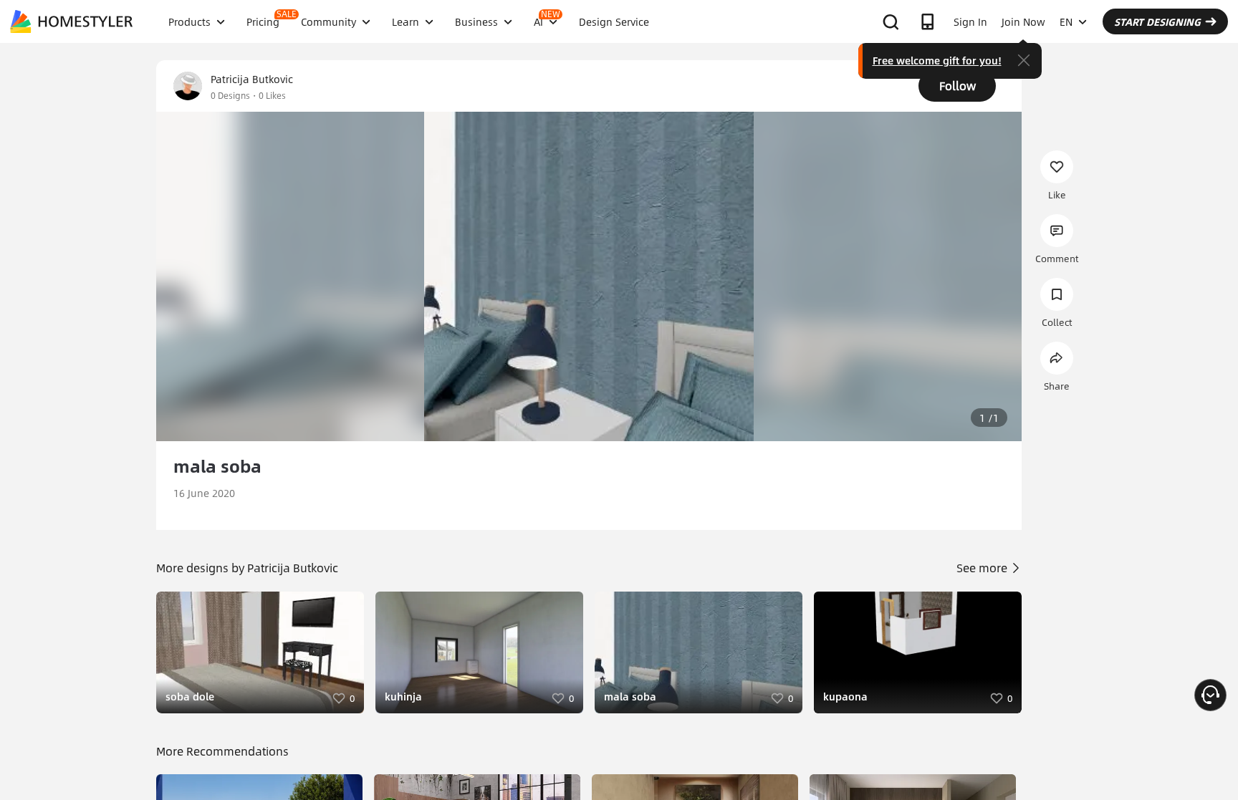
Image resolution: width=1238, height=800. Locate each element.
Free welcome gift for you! (937, 60)
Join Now (1023, 21)
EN (1066, 21)
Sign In (970, 21)
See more (983, 568)
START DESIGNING (1157, 21)
